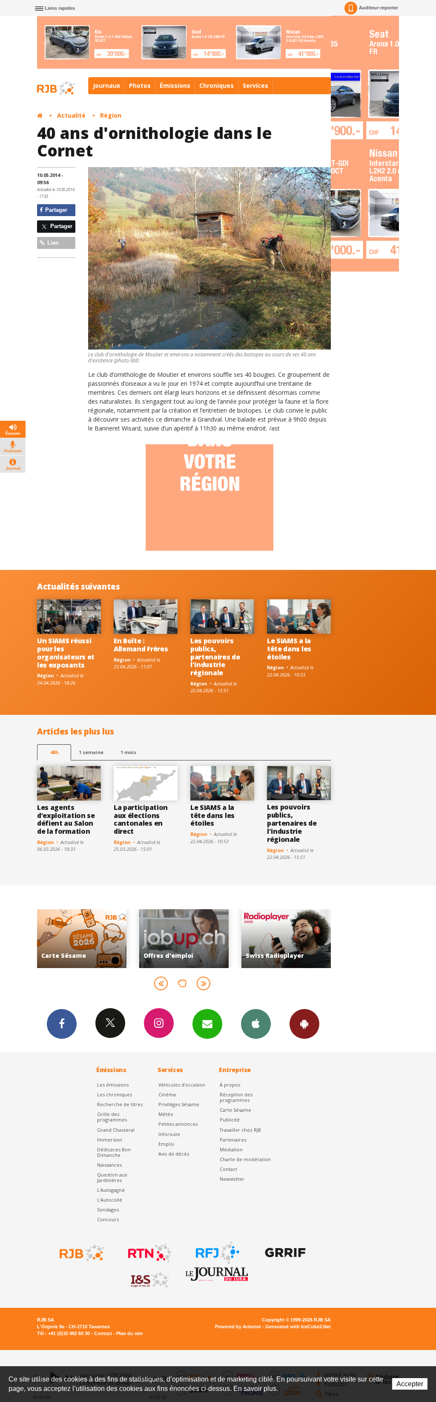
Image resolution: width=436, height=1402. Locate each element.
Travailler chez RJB (240, 1130)
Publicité (230, 1119)
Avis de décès (173, 1153)
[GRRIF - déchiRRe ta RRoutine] (284, 1253)
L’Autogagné (111, 1190)
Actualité (71, 115)
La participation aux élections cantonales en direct (141, 819)
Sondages (108, 1209)
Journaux (106, 85)
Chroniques (216, 85)
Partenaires (233, 1139)
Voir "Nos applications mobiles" (290, 938)
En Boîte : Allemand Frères (141, 644)
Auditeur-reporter (378, 7)
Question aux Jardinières (112, 1177)
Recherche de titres (120, 1104)
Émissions (175, 85)
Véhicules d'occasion (181, 1084)
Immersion (109, 1139)
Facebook (62, 1024)
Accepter (409, 1384)
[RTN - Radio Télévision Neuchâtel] (149, 1253)
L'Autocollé (109, 1200)
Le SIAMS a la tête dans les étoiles (289, 649)
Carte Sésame (235, 1110)
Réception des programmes (236, 1097)
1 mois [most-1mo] (128, 752)
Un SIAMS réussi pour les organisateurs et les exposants (66, 653)
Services (255, 85)
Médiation (231, 1149)
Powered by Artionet (238, 1326)
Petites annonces (178, 1124)
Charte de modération (245, 1159)
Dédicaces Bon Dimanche (114, 1152)
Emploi (166, 1144)
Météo (165, 1114)
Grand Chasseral (116, 1130)
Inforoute (169, 1134)
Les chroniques (114, 1094)
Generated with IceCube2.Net (298, 1326)
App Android (304, 1024)
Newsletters (207, 1024)
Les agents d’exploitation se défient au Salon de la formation (66, 819)
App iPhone (256, 1024)
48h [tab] (54, 752)
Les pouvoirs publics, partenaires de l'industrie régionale (215, 657)
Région (110, 115)
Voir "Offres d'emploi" (86, 938)
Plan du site (129, 1333)
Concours (108, 1219)
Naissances (109, 1165)
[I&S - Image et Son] (149, 1280)
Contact (228, 1169)
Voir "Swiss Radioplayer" (188, 938)
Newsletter (232, 1179)
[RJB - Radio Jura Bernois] (81, 1253)
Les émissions (113, 1084)
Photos (140, 85)
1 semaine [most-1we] (91, 752)
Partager (55, 210)
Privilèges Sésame (178, 1104)
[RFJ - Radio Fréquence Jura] (217, 1253)
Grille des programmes (112, 1116)
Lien (52, 243)
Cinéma (167, 1094)
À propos (230, 1084)
